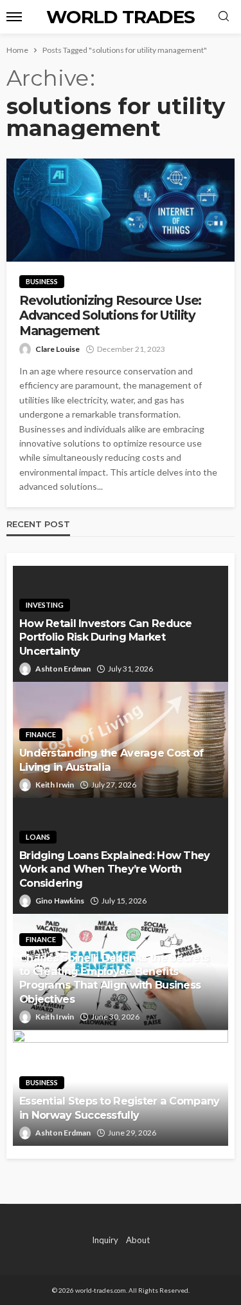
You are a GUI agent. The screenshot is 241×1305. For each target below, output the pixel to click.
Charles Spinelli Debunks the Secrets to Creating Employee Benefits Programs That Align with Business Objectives (114, 978)
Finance (41, 734)
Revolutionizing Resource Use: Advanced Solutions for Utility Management (110, 315)
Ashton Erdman (63, 668)
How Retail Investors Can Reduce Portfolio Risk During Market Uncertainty (105, 637)
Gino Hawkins (59, 900)
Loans (38, 837)
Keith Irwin (54, 784)
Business (42, 281)
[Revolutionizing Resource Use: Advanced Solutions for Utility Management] (120, 210)
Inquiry (105, 1240)
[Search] (224, 17)
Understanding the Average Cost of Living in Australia (111, 759)
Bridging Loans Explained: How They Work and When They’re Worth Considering (114, 869)
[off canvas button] (14, 17)
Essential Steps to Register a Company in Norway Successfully (119, 1107)
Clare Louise (57, 349)
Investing (45, 605)
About (138, 1240)
